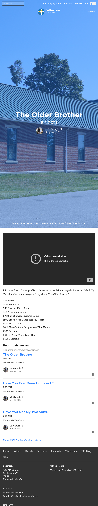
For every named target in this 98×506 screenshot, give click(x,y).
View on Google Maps (13, 479)
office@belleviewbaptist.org (24, 496)
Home (6, 451)
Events (29, 451)
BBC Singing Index (52, 3)
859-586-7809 (81, 3)
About (17, 451)
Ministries (71, 451)
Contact (68, 3)
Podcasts (56, 451)
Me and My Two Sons (52, 223)
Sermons (42, 451)
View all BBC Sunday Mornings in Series (22, 440)
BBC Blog (86, 451)
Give (6, 457)
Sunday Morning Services (25, 223)
